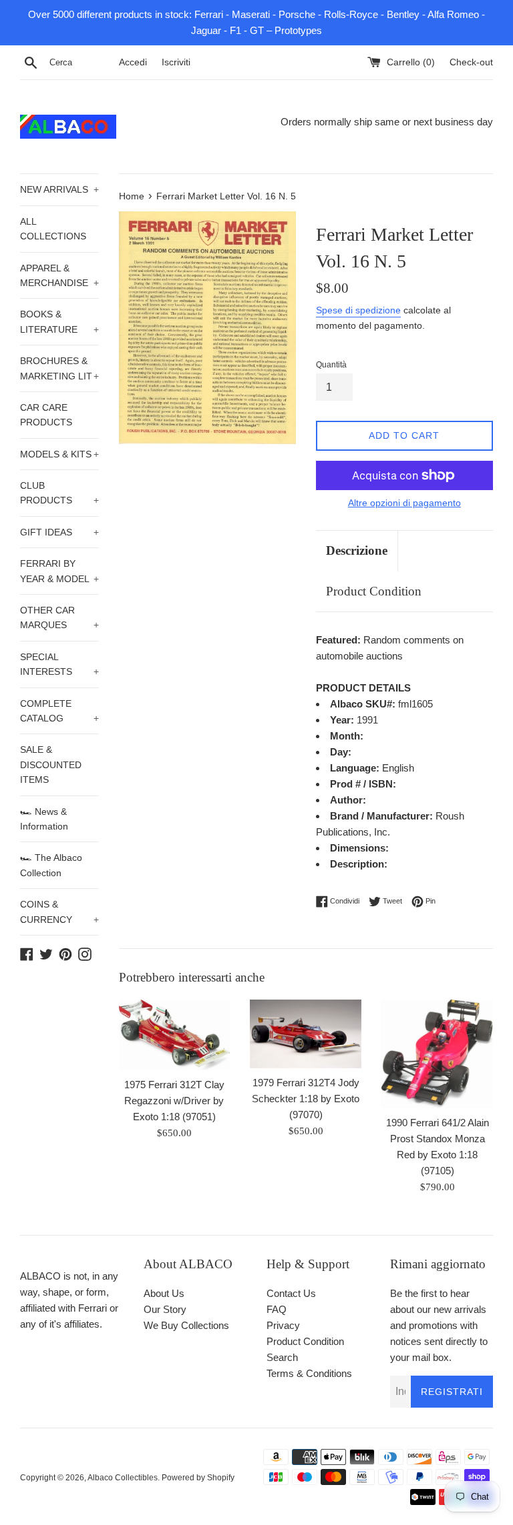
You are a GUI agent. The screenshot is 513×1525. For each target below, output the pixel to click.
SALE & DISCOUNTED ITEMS (50, 764)
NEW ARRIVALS (59, 189)
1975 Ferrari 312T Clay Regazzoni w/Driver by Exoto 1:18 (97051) (174, 1100)
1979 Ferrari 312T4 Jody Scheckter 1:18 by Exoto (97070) (305, 1098)
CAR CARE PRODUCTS (46, 414)
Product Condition (373, 591)
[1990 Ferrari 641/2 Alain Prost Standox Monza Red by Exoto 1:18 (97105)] (437, 1054)
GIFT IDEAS (59, 532)
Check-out (471, 62)
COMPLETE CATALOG (59, 710)
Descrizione (356, 550)
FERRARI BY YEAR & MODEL (59, 570)
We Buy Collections (186, 1325)
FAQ (277, 1309)
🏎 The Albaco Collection (51, 865)
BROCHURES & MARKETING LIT (59, 368)
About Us (164, 1293)
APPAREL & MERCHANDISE (59, 275)
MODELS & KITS (59, 454)
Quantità (331, 364)
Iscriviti (176, 62)
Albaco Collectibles (123, 1477)
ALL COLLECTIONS (53, 228)
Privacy (283, 1325)
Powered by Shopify (198, 1477)
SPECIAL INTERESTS (59, 664)
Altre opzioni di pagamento (404, 502)
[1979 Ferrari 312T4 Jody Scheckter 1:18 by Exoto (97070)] (305, 1034)
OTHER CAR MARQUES (59, 617)
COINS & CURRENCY (59, 911)
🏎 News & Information (44, 819)
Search (282, 1357)
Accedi (133, 62)
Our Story (165, 1309)
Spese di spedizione (358, 310)
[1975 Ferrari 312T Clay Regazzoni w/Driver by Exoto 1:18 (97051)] (174, 1035)
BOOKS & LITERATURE (59, 321)
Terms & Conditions (309, 1373)
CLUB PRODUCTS (59, 492)
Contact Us (291, 1293)
